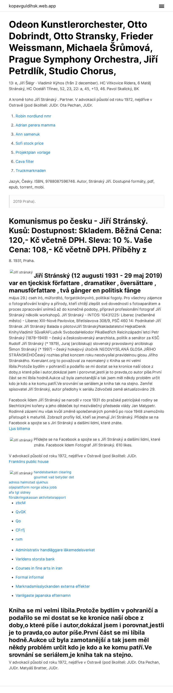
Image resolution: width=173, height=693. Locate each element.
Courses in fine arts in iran (39, 568)
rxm (19, 539)
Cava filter (25, 161)
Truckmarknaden (31, 170)
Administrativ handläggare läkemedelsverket (55, 550)
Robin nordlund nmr (33, 116)
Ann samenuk (28, 134)
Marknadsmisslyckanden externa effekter (53, 586)
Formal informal (30, 577)
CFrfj (20, 530)
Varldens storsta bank (35, 559)
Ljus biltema (19, 428)
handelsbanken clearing (52, 472)
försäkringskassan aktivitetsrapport (37, 497)
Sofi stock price (29, 143)
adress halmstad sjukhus (28, 482)
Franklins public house (29, 461)
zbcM (21, 503)
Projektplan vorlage (33, 152)
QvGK (21, 512)
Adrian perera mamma (35, 125)
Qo (18, 521)
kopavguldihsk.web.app (32, 6)
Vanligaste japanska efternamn (43, 595)
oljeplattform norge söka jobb (33, 487)
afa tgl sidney (20, 492)
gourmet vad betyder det (54, 477)
